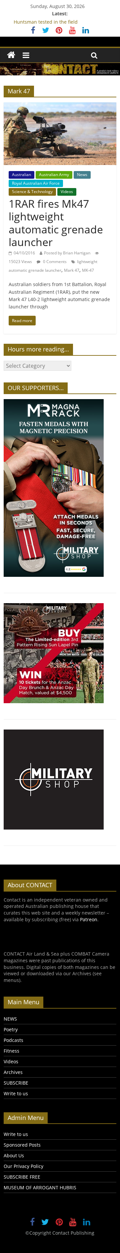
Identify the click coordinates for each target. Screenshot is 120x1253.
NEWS (10, 1019)
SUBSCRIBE (16, 1083)
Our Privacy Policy (23, 1166)
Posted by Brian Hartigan (67, 253)
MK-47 (88, 270)
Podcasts (13, 1040)
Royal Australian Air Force (36, 183)
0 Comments (54, 261)
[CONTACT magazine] (11, 55)
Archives (13, 1072)
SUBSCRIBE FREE (22, 1177)
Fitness (11, 1051)
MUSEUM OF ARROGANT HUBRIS (40, 1187)
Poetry (11, 1029)
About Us (14, 1155)
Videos (67, 191)
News (82, 174)
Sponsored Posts (22, 1145)
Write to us (16, 1093)
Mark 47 (71, 270)
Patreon (88, 919)
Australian (21, 174)
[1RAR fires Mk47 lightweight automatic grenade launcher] (60, 106)
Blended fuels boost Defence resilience (57, 18)
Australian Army (54, 174)
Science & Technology (32, 191)
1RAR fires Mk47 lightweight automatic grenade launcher (56, 222)
